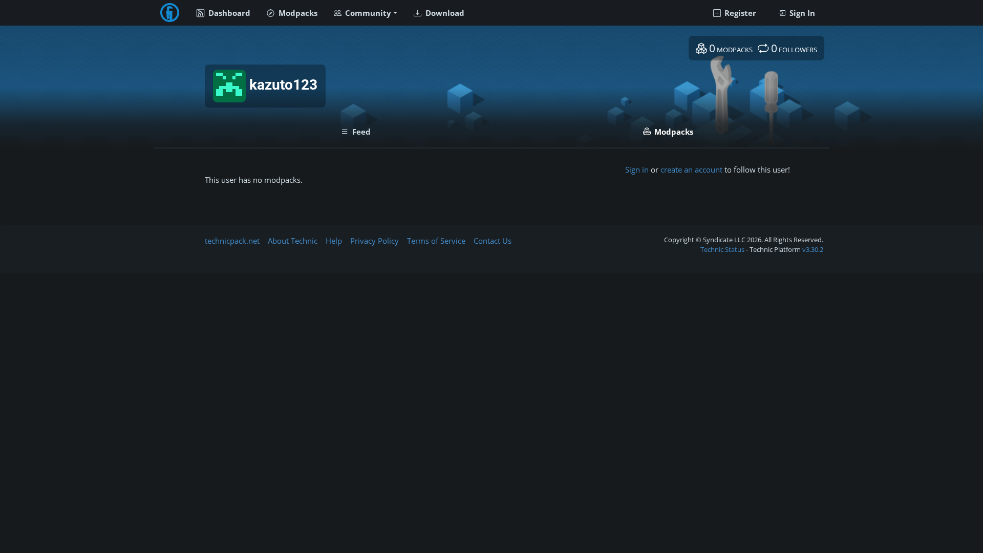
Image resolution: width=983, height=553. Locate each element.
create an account (691, 169)
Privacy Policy (374, 241)
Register (739, 13)
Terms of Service (436, 241)
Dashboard (228, 13)
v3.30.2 (812, 249)
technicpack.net (232, 241)
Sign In (801, 13)
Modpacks (296, 13)
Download (443, 13)
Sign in (637, 169)
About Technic (292, 241)
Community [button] (367, 13)
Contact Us (492, 241)
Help (334, 241)
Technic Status (722, 249)
